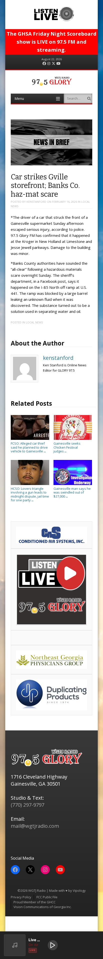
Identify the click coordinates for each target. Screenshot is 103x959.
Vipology (79, 890)
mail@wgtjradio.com (35, 826)
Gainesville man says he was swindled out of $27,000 (72, 492)
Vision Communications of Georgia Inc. (43, 907)
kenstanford (36, 201)
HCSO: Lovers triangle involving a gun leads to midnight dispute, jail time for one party (30, 494)
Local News (34, 322)
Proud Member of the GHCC (35, 902)
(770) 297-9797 (27, 804)
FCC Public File (47, 897)
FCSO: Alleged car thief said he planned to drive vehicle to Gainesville (29, 447)
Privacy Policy (21, 897)
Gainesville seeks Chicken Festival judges (67, 447)
